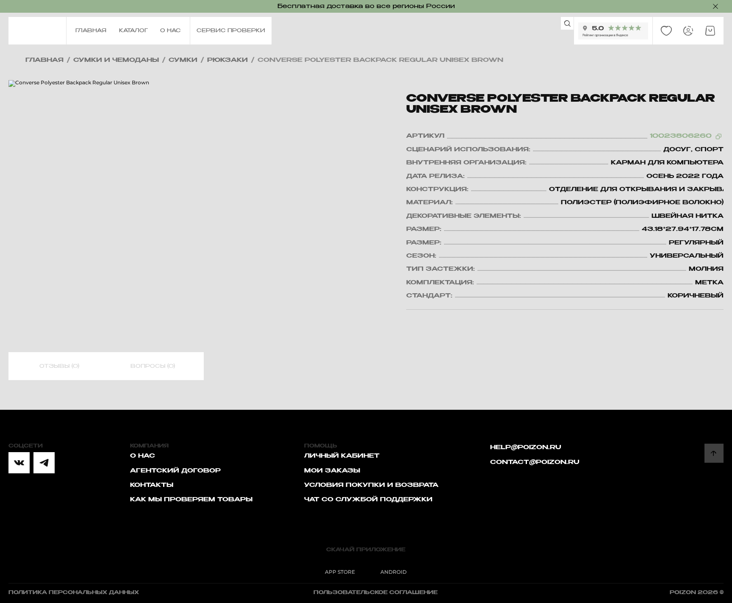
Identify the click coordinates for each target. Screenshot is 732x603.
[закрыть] (715, 6)
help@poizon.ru (525, 447)
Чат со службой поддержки (368, 500)
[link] (666, 30)
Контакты (151, 485)
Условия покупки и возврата (371, 485)
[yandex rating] (613, 30)
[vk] (19, 462)
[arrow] (714, 453)
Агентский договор (175, 471)
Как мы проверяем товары (191, 500)
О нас (142, 456)
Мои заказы (332, 471)
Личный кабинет (342, 456)
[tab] (59, 366)
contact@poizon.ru (535, 462)
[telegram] (44, 462)
